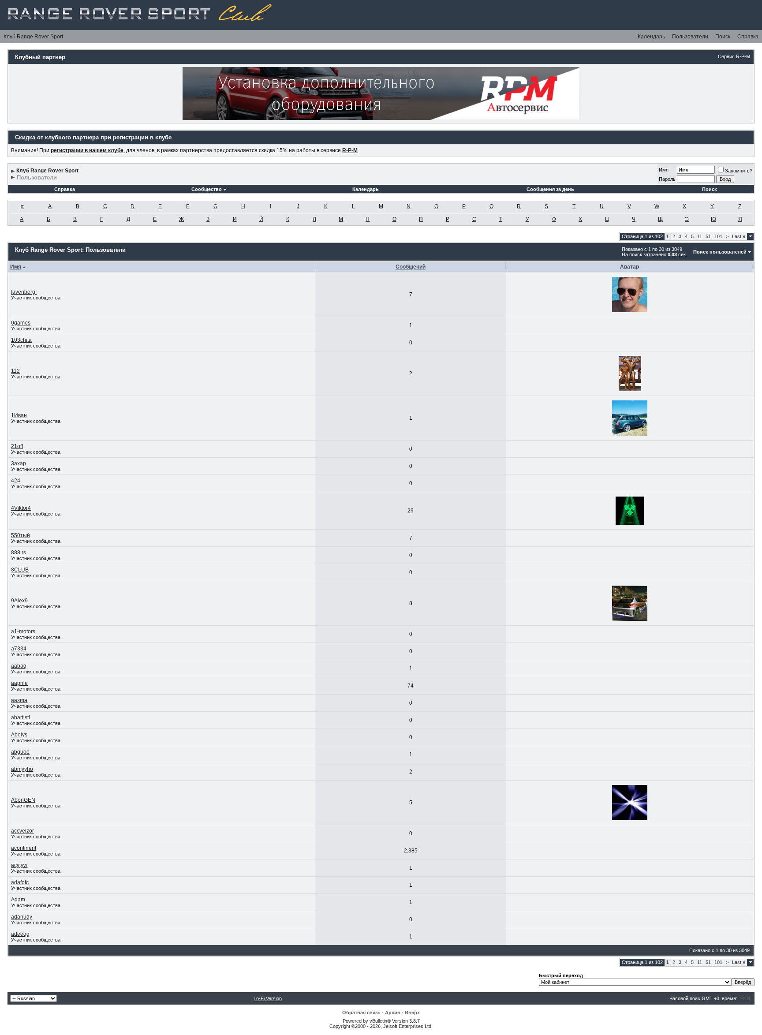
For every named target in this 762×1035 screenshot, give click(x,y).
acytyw (19, 865)
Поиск (722, 37)
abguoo (20, 752)
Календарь (651, 37)
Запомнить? (738, 170)
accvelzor (22, 831)
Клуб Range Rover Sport (33, 37)
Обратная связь (361, 1012)
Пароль (667, 179)
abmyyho (22, 769)
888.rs (18, 552)
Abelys (19, 735)
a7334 (18, 649)
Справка (747, 37)
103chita (21, 340)
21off (17, 446)
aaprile (19, 683)
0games (20, 323)
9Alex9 (19, 601)
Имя (664, 169)
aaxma (19, 700)
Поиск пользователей (720, 251)
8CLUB (20, 570)
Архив (392, 1012)
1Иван (19, 415)
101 (718, 236)
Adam (18, 900)
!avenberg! (24, 292)
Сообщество (206, 189)
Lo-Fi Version (268, 998)
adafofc (20, 882)
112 (15, 371)
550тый (20, 535)
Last (738, 236)
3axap (18, 463)
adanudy (21, 917)
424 (15, 481)
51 (708, 236)
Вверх (412, 1012)
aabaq (18, 666)
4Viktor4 (21, 508)
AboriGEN (23, 800)
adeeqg (20, 934)
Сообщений (411, 267)
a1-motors (23, 631)
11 (699, 236)
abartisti (20, 717)
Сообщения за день (550, 189)
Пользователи (690, 37)
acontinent (23, 848)
